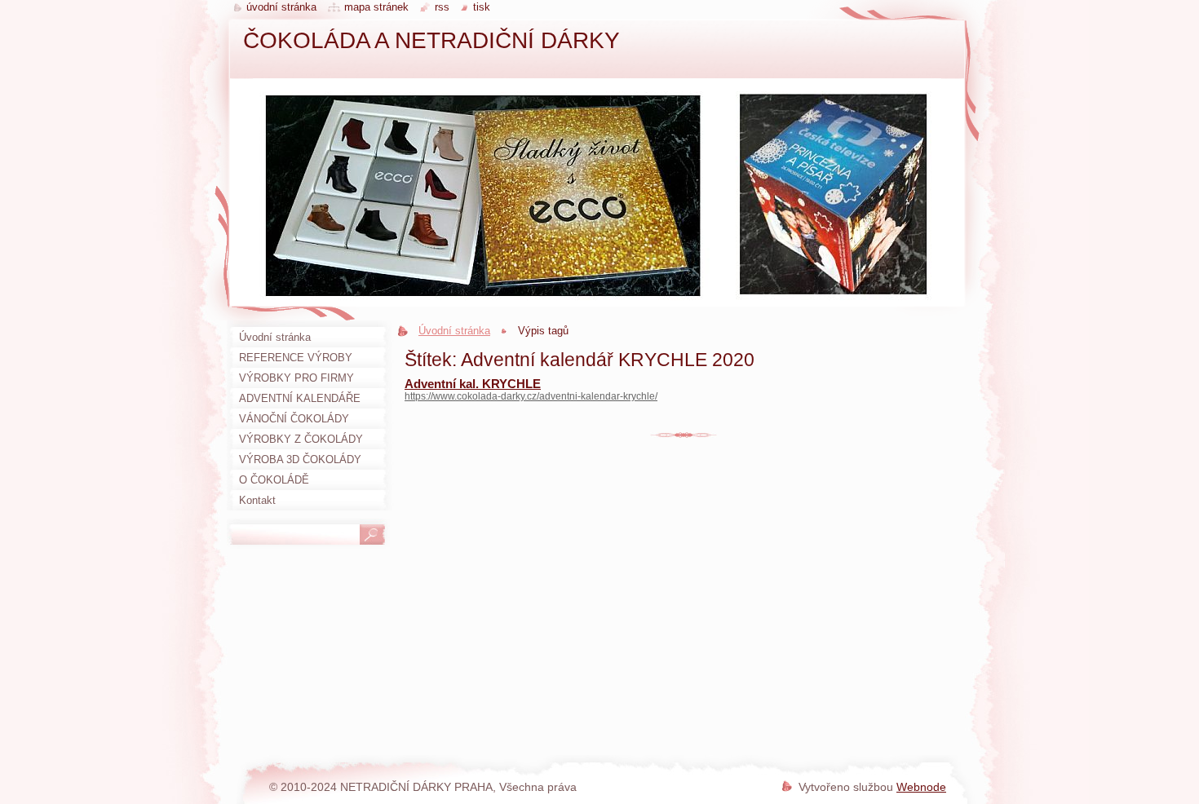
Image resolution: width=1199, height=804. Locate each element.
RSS (442, 7)
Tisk (481, 7)
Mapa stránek (376, 7)
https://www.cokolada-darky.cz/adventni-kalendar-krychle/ (531, 396)
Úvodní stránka (454, 331)
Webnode (921, 786)
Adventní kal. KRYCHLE (473, 384)
